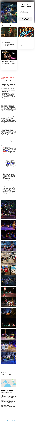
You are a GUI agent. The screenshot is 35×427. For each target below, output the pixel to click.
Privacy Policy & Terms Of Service (15, 420)
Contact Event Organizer (6, 420)
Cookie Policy (30, 420)
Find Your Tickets (24, 420)
